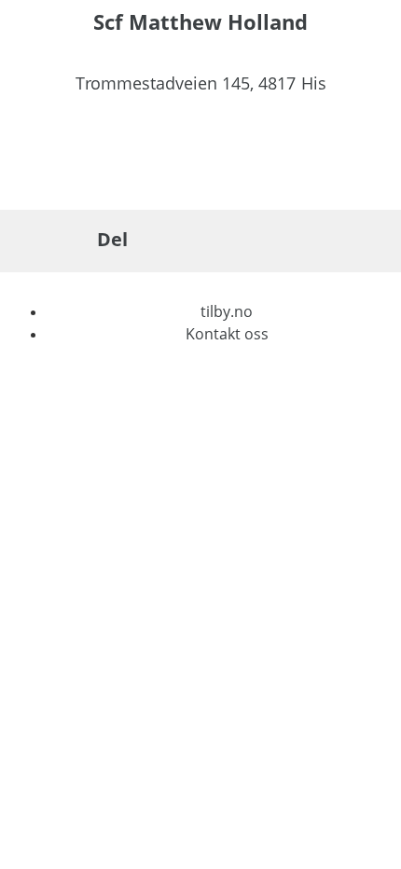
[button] (157, 240)
